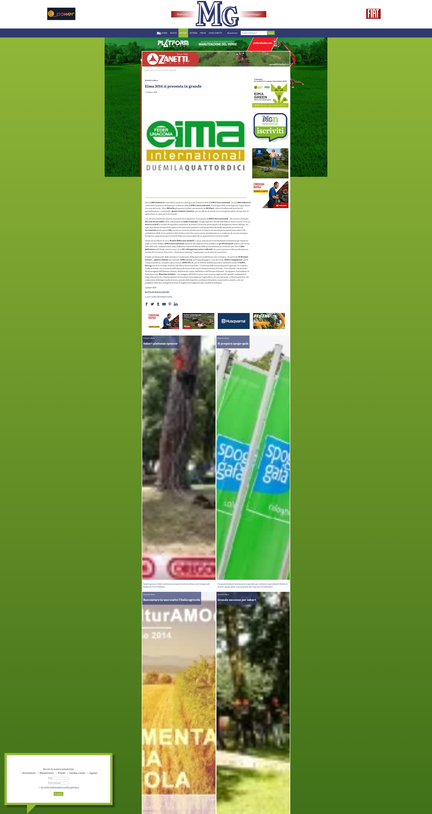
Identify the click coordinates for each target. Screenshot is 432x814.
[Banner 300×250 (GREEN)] (270, 106)
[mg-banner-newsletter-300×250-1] (270, 141)
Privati (61, 772)
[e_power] (61, 19)
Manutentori (46, 772)
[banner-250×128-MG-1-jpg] (163, 328)
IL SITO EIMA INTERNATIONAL (159, 296)
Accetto (59, 787)
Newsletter (232, 33)
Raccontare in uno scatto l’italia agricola (171, 600)
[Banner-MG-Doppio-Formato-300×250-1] (270, 177)
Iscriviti (58, 794)
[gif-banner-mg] (216, 65)
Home (146, 70)
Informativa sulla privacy (64, 787)
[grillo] (234, 328)
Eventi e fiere (151, 80)
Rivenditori (29, 772)
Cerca (270, 33)
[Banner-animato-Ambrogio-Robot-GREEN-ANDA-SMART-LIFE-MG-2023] (198, 328)
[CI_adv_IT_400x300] (270, 207)
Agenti (93, 772)
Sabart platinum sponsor (160, 343)
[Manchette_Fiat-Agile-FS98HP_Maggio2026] (373, 18)
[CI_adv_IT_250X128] (269, 328)
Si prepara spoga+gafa (233, 343)
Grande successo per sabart (237, 600)
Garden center (77, 772)
